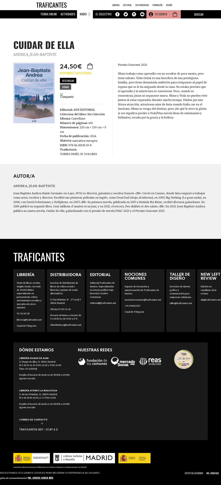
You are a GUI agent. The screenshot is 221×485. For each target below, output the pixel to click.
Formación (157, 5)
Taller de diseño (180, 277)
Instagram (134, 14)
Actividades (68, 14)
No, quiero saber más (40, 477)
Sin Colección (96, 114)
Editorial (127, 5)
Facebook (117, 14)
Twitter (126, 14)
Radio (83, 14)
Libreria (115, 5)
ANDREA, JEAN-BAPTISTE (35, 54)
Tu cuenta (161, 14)
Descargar (68, 80)
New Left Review (210, 277)
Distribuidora (142, 5)
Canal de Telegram (26, 325)
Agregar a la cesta (90, 66)
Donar (65, 87)
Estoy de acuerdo (194, 473)
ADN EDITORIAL (84, 109)
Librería (25, 275)
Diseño (169, 5)
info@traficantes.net (31, 423)
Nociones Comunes (136, 277)
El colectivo (104, 14)
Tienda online (48, 14)
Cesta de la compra (175, 14)
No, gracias (212, 473)
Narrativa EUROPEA (84, 140)
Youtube (142, 14)
